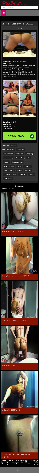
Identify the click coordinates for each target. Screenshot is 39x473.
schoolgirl (28, 170)
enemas (31, 174)
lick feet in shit (8, 154)
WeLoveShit (19, 158)
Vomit (19, 166)
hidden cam (19, 154)
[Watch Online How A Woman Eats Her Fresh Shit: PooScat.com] (13, 3)
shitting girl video (9, 166)
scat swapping (8, 158)
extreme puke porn (10, 174)
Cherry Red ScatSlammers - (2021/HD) (15, 276)
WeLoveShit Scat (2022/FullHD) (13, 231)
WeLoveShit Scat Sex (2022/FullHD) (14, 321)
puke (28, 158)
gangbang (29, 154)
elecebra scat (8, 170)
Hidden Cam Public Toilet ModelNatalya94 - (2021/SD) (17, 456)
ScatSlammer (8, 179)
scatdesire (27, 166)
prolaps (6, 162)
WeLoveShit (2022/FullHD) (11, 365)
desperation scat (17, 162)
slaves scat (20, 149)
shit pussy (18, 170)
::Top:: (19, 470)
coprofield (22, 174)
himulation (10, 149)
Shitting (13, 145)
